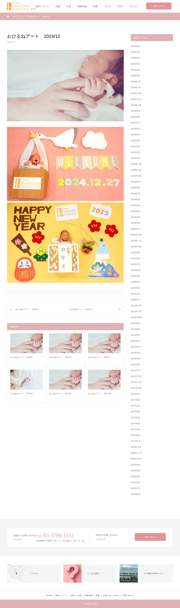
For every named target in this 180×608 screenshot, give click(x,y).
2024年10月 (136, 175)
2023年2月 (135, 293)
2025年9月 (135, 111)
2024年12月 (136, 164)
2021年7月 (135, 405)
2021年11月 (136, 382)
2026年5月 (135, 63)
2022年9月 (135, 323)
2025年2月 (135, 152)
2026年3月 (135, 75)
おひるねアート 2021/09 (99, 393)
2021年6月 (135, 411)
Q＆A (120, 6)
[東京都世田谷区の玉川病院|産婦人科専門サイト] (23, 6)
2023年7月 (135, 264)
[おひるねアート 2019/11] (26, 380)
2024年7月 (135, 193)
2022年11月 (136, 311)
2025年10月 (136, 105)
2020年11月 (136, 453)
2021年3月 (135, 429)
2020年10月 (136, 458)
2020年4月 (135, 494)
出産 (69, 6)
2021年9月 (135, 394)
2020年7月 (135, 476)
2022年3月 (135, 358)
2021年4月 (135, 423)
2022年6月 (135, 341)
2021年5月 (135, 417)
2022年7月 (135, 335)
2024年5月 (135, 205)
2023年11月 (136, 240)
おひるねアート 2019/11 (21, 393)
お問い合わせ (159, 6)
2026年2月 (135, 81)
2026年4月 (135, 69)
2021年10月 (136, 388)
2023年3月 (135, 287)
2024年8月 (135, 187)
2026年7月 (135, 52)
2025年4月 (135, 140)
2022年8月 (135, 329)
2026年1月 (135, 87)
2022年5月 (135, 346)
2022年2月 (135, 364)
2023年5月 (135, 276)
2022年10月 (136, 317)
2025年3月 (135, 146)
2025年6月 (135, 128)
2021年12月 (136, 376)
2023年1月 (135, 299)
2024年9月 (135, 181)
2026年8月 (135, 46)
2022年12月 (136, 305)
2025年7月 (135, 122)
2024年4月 (135, 211)
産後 (95, 6)
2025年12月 (136, 93)
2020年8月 (135, 470)
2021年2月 (135, 435)
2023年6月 (135, 270)
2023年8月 (135, 258)
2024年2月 (135, 223)
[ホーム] (8, 16)
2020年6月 (135, 482)
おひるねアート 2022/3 (21, 357)
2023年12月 (136, 234)
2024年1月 (135, 229)
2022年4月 (135, 352)
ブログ (107, 6)
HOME (49, 595)
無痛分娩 (82, 6)
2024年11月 (136, 170)
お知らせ (107, 595)
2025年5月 (135, 134)
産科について (42, 6)
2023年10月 (136, 246)
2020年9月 (135, 464)
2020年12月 (136, 447)
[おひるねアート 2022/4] (65, 343)
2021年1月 (135, 441)
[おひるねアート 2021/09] (104, 380)
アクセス (133, 6)
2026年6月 (135, 58)
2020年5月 (135, 488)
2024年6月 (135, 199)
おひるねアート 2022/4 (60, 357)
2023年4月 (135, 282)
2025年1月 (135, 158)
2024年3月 (135, 217)
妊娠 (58, 6)
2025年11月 (136, 99)
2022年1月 (135, 370)
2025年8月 (135, 117)
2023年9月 (135, 252)
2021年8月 (135, 399)
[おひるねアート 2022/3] (26, 343)
